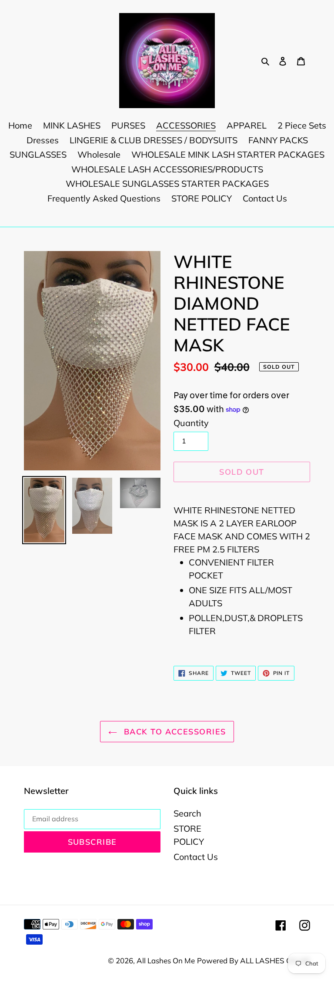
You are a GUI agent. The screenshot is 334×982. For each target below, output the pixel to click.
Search (187, 813)
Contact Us (196, 856)
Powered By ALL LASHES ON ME (253, 960)
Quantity (191, 422)
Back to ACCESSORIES (173, 732)
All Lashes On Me (166, 960)
